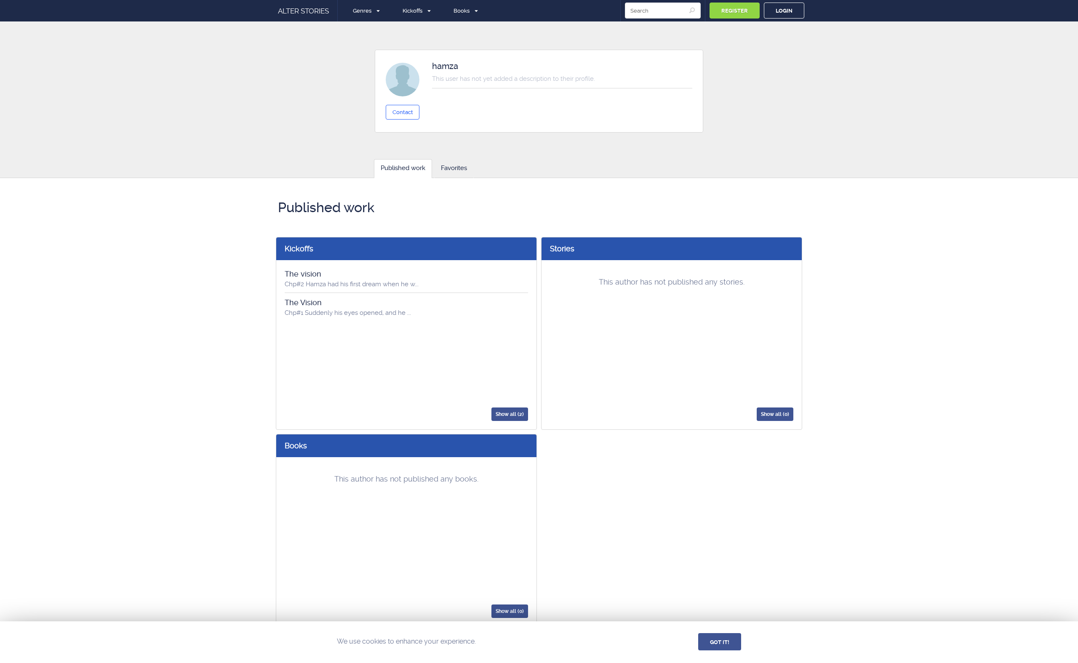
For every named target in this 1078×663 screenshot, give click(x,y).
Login (784, 11)
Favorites (454, 168)
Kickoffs (412, 10)
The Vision (303, 302)
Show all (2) (510, 414)
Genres (362, 10)
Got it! (719, 642)
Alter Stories (303, 11)
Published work (403, 168)
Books (462, 10)
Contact (402, 112)
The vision (303, 273)
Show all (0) (775, 414)
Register (734, 11)
